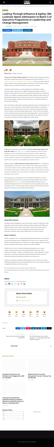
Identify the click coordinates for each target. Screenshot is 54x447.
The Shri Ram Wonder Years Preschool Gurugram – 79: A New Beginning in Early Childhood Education (40, 337)
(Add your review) (37, 411)
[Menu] (4, 2)
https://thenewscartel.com (25, 300)
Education (5, 10)
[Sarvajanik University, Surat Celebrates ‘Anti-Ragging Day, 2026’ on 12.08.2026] (14, 365)
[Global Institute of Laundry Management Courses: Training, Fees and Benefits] (40, 365)
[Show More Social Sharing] (34, 30)
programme (18, 182)
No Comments (26, 26)
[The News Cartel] (27, 2)
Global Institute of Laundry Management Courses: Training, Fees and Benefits (39, 376)
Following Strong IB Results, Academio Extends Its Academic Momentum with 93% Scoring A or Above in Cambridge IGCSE (13, 400)
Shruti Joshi (9, 26)
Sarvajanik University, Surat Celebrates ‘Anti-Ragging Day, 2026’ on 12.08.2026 (13, 376)
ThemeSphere (33, 441)
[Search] (50, 2)
